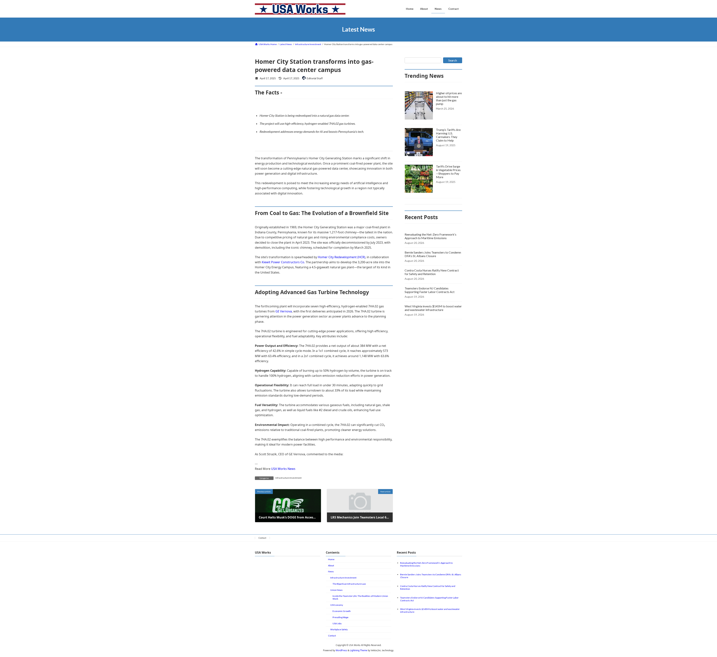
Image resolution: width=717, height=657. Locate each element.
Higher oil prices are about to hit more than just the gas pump (449, 98)
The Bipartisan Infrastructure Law (349, 583)
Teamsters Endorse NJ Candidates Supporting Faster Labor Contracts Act (429, 290)
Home (331, 559)
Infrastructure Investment (288, 477)
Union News (336, 590)
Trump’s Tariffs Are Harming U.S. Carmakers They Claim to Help (448, 135)
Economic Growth (342, 611)
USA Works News (283, 469)
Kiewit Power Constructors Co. (283, 262)
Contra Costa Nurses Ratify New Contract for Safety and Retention (432, 272)
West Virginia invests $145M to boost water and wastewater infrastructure (433, 307)
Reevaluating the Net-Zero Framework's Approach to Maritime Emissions (430, 236)
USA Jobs (337, 623)
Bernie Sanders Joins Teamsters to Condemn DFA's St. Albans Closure (433, 254)
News (331, 571)
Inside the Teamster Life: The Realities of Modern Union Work (360, 597)
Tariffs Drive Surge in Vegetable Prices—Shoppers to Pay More (448, 172)
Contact (262, 537)
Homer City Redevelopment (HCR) (341, 257)
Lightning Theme (358, 650)
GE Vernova (283, 311)
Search (452, 60)
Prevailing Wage (340, 617)
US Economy (336, 605)
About (331, 565)
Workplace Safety (339, 629)
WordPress (341, 650)
